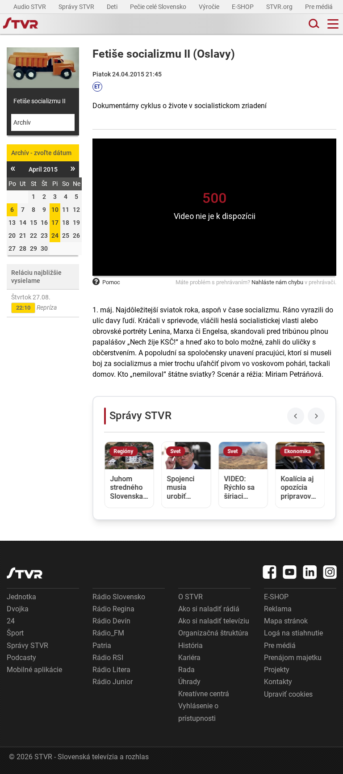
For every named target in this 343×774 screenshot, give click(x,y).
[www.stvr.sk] (24, 573)
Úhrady (189, 681)
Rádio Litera (111, 669)
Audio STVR (30, 6)
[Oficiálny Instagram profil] (330, 572)
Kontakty (278, 681)
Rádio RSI (107, 657)
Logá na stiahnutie (293, 633)
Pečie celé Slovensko (159, 6)
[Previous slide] (295, 416)
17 (55, 222)
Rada (186, 669)
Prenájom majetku (293, 657)
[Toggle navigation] (333, 24)
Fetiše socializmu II (39, 101)
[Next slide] (316, 416)
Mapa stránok (286, 621)
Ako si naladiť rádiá (208, 609)
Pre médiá (319, 6)
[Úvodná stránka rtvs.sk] (20, 24)
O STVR (190, 597)
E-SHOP (243, 6)
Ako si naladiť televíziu (213, 621)
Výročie (210, 6)
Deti (113, 6)
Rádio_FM (108, 633)
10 (55, 209)
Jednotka (21, 597)
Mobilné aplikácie (34, 669)
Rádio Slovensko (118, 597)
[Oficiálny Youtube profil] (290, 572)
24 (55, 235)
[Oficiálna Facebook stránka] (270, 572)
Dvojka (18, 609)
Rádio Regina (113, 609)
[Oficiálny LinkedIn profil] (310, 572)
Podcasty (21, 657)
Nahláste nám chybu (277, 282)
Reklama (278, 609)
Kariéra (189, 657)
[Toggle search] (313, 24)
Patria (101, 645)
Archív (22, 122)
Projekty (276, 669)
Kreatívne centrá (203, 694)
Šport (15, 633)
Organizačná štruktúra (213, 633)
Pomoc (111, 282)
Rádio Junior (112, 681)
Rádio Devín (111, 621)
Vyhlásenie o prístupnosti (198, 712)
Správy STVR (77, 6)
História (190, 645)
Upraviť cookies (288, 694)
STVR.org (280, 6)
